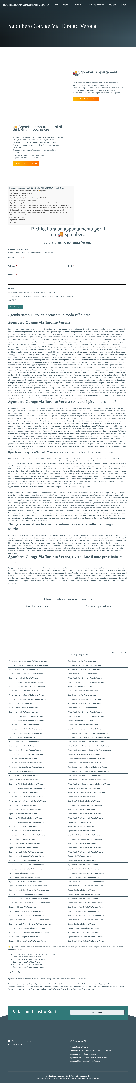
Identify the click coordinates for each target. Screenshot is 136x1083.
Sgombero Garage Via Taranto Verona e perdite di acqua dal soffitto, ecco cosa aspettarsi (41, 207)
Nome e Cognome (16, 257)
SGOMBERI (67, 5)
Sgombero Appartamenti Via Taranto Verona (107, 984)
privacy (53, 292)
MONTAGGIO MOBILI (96, 5)
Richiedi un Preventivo (18, 195)
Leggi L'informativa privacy (55, 1076)
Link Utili (13, 222)
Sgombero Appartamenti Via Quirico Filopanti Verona (90, 1050)
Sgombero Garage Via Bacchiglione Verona (29, 959)
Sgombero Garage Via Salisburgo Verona (28, 967)
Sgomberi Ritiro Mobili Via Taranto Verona (51, 984)
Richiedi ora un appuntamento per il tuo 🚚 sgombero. (29, 190)
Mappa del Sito (85, 1076)
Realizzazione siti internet (62, 1078)
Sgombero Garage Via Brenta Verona (27, 957)
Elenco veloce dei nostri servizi (21, 215)
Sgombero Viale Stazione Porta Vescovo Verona (88, 1058)
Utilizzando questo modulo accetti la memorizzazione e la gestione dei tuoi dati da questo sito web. (42, 296)
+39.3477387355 (18, 1044)
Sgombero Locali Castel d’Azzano (83, 1054)
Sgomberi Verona (15, 979)
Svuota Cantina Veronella (79, 1047)
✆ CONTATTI (126, 5)
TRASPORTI (79, 5)
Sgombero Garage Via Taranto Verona (23, 200)
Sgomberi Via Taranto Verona (78, 984)
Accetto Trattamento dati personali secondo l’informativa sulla (33, 292)
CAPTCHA (12, 300)
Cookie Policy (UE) (72, 1076)
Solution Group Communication (82, 1078)
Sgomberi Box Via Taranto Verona (21, 984)
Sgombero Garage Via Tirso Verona (26, 962)
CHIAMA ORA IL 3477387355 (86, 99)
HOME (56, 5)
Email (71, 266)
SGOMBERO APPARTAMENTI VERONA (26, 4)
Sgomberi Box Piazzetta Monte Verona (85, 1061)
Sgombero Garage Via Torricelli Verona (28, 964)
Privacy (12, 288)
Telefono (12, 266)
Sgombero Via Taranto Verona (54, 989)
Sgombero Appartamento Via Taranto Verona (25, 986)
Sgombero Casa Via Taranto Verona (86, 986)
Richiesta (12, 275)
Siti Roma (97, 1078)
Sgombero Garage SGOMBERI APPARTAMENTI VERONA (34, 954)
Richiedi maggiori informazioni (23, 1041)
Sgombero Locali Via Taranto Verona (28, 989)
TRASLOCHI (112, 5)
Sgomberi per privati (17, 217)
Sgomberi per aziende (17, 220)
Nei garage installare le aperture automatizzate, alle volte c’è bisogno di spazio (37, 210)
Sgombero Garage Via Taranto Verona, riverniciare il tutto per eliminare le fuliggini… (39, 212)
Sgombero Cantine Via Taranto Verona (57, 986)
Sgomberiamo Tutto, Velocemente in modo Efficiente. (28, 198)
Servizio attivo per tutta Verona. (21, 193)
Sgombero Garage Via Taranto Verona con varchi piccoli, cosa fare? (33, 203)
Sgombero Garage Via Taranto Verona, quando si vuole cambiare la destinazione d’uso (40, 205)
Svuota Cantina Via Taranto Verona (80, 989)
